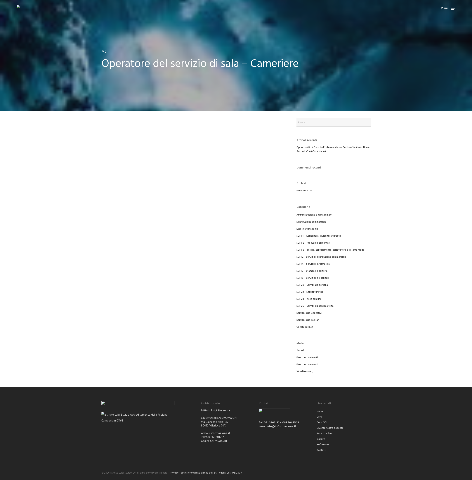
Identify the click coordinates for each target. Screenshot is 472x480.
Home (320, 411)
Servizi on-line (324, 433)
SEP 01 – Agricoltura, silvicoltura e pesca (318, 236)
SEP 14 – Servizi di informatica (313, 264)
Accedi (300, 350)
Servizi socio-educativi (309, 313)
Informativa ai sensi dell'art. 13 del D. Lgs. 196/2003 (215, 473)
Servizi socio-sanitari (307, 320)
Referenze (323, 445)
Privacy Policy (178, 473)
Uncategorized (304, 327)
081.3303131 (271, 422)
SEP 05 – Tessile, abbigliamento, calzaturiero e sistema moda (330, 250)
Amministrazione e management (314, 215)
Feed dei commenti (307, 364)
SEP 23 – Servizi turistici (309, 292)
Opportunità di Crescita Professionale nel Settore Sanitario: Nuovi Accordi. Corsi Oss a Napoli (332, 149)
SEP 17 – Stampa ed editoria (311, 271)
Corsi (319, 417)
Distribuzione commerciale (311, 222)
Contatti (321, 450)
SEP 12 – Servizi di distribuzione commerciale (321, 257)
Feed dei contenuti (307, 357)
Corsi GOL (322, 422)
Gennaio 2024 (304, 191)
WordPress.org (304, 371)
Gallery (321, 439)
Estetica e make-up (307, 229)
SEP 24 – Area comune (309, 299)
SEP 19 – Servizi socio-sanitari (312, 278)
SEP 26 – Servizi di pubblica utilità (315, 306)
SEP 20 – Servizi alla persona (312, 285)
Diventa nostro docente (330, 428)
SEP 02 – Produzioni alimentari (313, 243)
